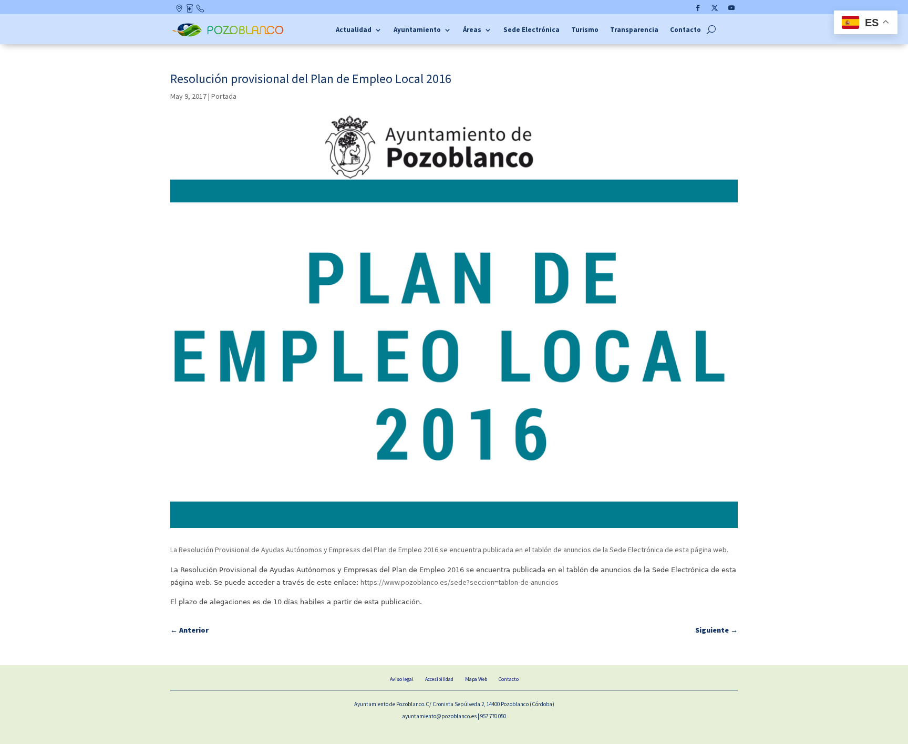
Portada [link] (223, 96)
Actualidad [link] (354, 30)
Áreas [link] (472, 30)
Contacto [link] (200, 10)
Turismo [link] (585, 30)
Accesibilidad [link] (439, 679)
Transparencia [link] (634, 30)
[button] (698, 8)
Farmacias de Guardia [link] (190, 10)
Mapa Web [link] (476, 679)
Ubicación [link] (180, 10)
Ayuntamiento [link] (417, 30)
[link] (229, 35)
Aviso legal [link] (402, 679)
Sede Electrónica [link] (531, 30)
